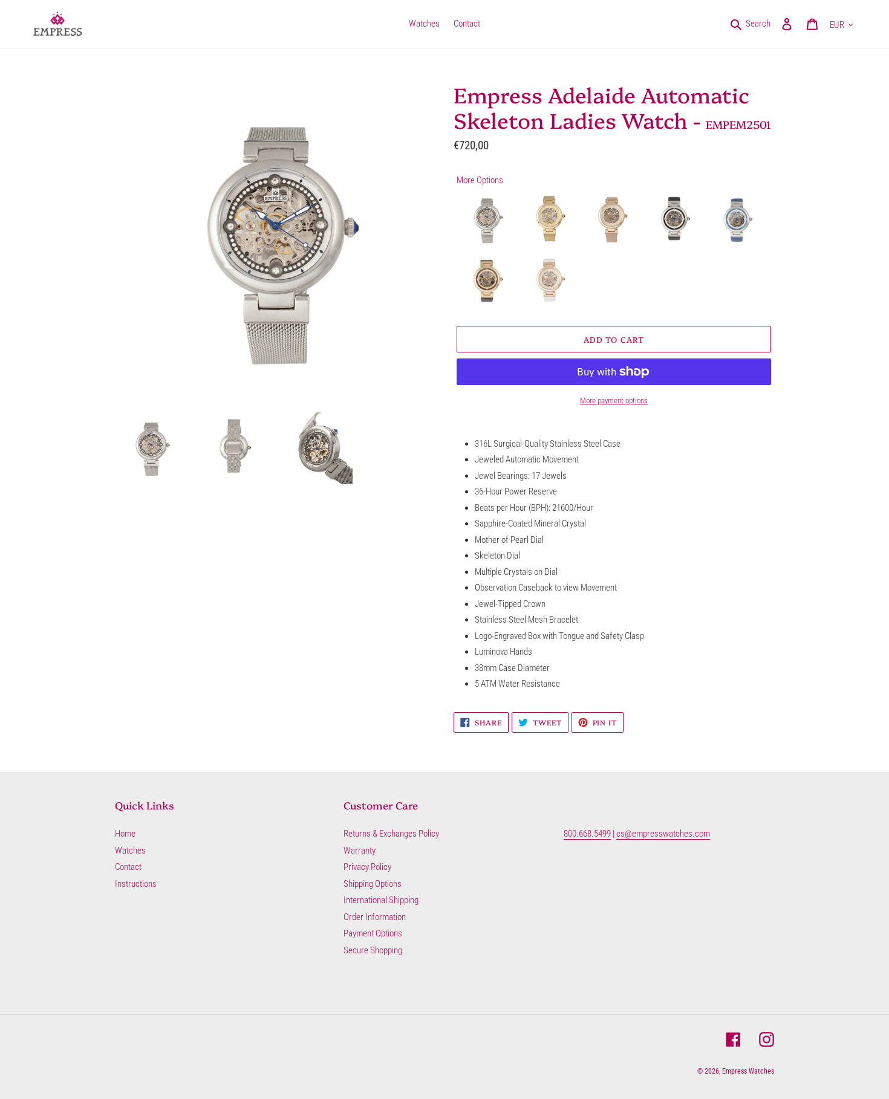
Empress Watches (748, 1071)
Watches (130, 850)
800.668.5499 (587, 833)
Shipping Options (373, 883)
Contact (128, 866)
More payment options (614, 400)
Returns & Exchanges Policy (391, 833)
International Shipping (381, 900)
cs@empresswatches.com (663, 833)
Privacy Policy (367, 866)
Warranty (360, 850)
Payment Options (373, 933)
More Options (480, 180)
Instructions (136, 883)
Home (125, 833)
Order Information (375, 917)
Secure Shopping (373, 950)
